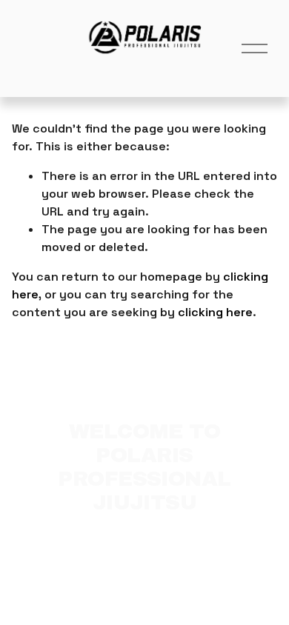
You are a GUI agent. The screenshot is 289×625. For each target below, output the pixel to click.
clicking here (215, 312)
